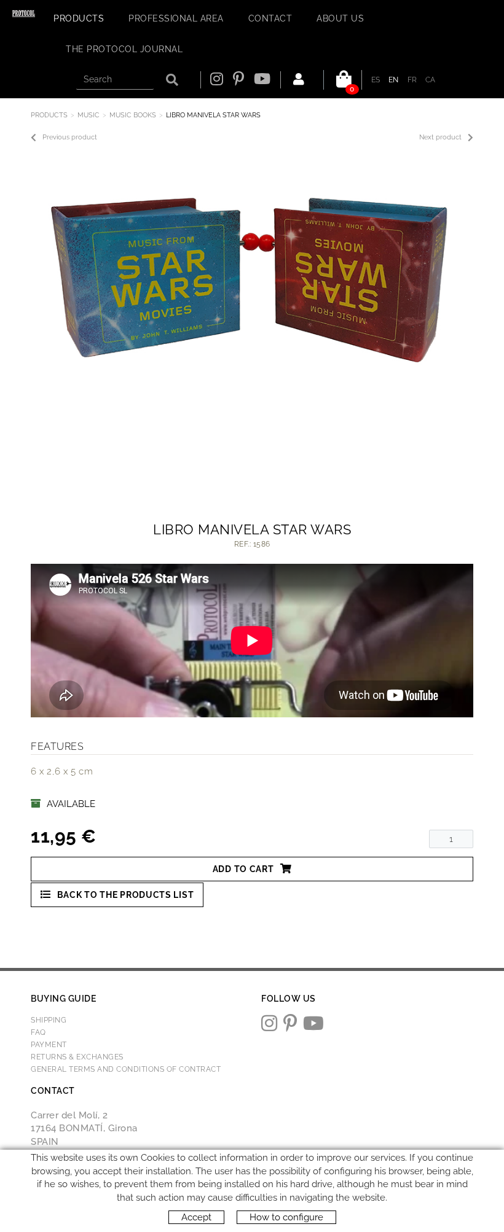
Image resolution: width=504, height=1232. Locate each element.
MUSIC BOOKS (132, 115)
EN (393, 80)
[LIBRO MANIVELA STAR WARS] (247, 273)
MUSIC (88, 115)
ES (375, 80)
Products (49, 115)
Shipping (48, 1020)
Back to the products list (125, 895)
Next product (440, 137)
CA (430, 80)
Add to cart (243, 869)
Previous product (69, 137)
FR (412, 80)
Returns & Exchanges (77, 1057)
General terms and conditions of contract (126, 1069)
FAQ (38, 1032)
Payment (49, 1044)
